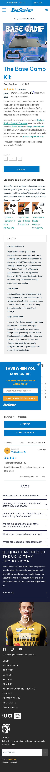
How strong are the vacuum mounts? (21, 495)
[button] (46, 10)
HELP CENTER (10, 703)
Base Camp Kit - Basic (33, 136)
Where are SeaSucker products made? (22, 542)
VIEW (25, 636)
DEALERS (7, 684)
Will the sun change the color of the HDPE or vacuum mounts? (21, 525)
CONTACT (7, 693)
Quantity (7, 155)
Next (46, 42)
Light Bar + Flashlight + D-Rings (10, 221)
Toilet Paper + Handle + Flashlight (38, 221)
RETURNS (7, 679)
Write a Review (30, 433)
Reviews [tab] (9, 417)
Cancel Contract (11, 707)
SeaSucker (10, 84)
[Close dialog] (38, 364)
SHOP (6, 661)
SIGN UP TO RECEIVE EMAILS (20, 398)
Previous (2, 42)
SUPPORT (8, 675)
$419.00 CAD (9, 228)
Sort (21, 442)
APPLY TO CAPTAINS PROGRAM (19, 689)
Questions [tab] (22, 417)
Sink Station (17, 126)
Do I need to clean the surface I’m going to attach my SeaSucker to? (23, 515)
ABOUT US (8, 670)
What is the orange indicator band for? (22, 534)
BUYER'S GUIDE (10, 665)
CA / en (39, 3)
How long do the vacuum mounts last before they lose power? (21, 504)
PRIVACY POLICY (11, 698)
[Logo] (21, 10)
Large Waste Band (35, 126)
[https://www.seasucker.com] (15, 19)
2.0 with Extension (19, 123)
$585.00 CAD (23, 224)
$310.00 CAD (37, 228)
